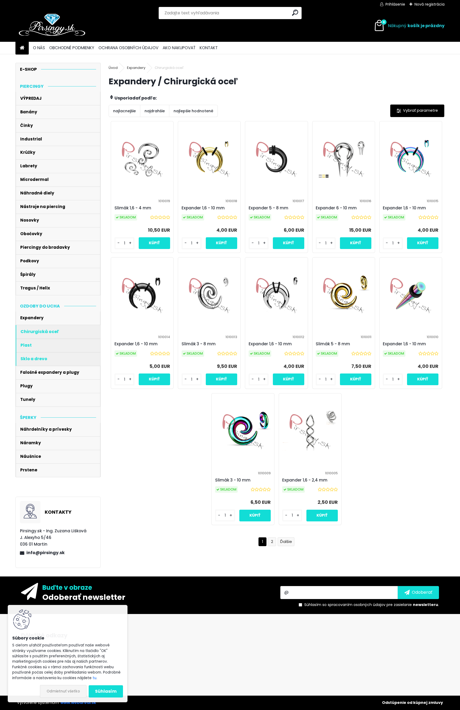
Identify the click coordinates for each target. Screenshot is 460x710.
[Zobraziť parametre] (417, 111)
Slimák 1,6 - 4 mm (132, 208)
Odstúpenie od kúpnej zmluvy (412, 702)
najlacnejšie (124, 111)
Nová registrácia (429, 4)
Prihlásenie (395, 4)
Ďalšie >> (286, 541)
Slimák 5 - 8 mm (333, 344)
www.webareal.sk (78, 702)
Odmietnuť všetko (63, 691)
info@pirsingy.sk (45, 553)
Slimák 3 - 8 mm (199, 344)
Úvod (113, 67)
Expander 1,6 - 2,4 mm (304, 480)
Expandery (136, 67)
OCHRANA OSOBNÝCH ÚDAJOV (128, 48)
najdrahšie (155, 111)
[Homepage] (22, 48)
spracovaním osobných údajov (356, 604)
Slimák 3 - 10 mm (232, 480)
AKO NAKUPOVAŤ (179, 48)
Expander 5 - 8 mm (268, 208)
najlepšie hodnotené (193, 111)
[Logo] (52, 26)
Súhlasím (106, 691)
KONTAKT (209, 48)
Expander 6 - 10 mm (336, 208)
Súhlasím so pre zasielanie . (371, 604)
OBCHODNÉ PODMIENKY (71, 48)
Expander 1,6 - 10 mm (203, 208)
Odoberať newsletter (83, 597)
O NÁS (39, 48)
